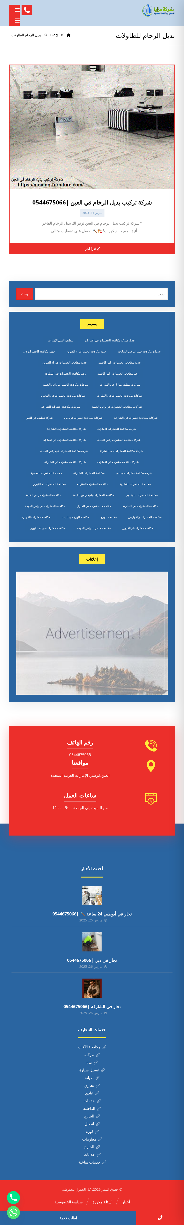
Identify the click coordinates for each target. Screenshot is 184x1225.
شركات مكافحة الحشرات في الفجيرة (63, 396)
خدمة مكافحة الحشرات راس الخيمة (119, 362)
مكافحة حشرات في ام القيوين (47, 528)
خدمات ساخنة (89, 1162)
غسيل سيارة (89, 1070)
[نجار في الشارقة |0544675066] (92, 988)
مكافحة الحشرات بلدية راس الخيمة (93, 495)
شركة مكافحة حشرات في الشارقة (65, 462)
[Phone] (13, 1197)
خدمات (89, 1100)
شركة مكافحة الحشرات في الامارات (64, 440)
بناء (89, 1062)
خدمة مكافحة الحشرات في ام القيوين (64, 362)
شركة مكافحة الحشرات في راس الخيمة (64, 451)
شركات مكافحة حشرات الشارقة (60, 407)
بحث (24, 294)
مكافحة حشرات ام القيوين (137, 528)
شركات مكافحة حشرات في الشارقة (136, 418)
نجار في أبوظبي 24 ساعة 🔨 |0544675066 (92, 914)
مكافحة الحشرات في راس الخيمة (45, 506)
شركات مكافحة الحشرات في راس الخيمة (117, 407)
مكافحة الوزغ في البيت (75, 517)
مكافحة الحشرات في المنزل (94, 506)
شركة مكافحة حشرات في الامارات (118, 462)
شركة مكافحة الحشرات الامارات (116, 429)
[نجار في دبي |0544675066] (92, 941)
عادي (89, 1093)
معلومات (89, 1139)
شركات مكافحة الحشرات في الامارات (120, 396)
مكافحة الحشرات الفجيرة (46, 473)
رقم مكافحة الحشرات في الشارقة (65, 373)
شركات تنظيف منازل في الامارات (120, 384)
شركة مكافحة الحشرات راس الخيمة (119, 440)
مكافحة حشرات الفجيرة (36, 517)
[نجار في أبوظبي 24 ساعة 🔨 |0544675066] (92, 895)
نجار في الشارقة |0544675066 (92, 1006)
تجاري (89, 1085)
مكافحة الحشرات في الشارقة (140, 506)
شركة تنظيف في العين (39, 418)
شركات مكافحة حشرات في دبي (83, 418)
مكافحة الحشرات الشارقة (88, 473)
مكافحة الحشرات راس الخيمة (43, 495)
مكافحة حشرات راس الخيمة (94, 528)
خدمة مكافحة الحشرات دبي (39, 351)
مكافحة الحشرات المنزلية (92, 484)
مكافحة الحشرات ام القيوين (49, 484)
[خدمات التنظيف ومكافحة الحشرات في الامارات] (158, 10)
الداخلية (89, 1108)
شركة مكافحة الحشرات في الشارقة (121, 451)
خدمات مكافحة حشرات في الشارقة (139, 351)
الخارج (89, 1116)
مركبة (89, 1054)
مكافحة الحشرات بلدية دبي (142, 495)
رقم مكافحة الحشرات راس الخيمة (117, 373)
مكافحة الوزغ (109, 517)
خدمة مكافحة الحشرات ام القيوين (86, 351)
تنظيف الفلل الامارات (60, 340)
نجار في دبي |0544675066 (92, 960)
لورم (89, 1131)
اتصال (89, 1123)
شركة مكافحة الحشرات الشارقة (66, 429)
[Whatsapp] (13, 1212)
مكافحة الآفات (89, 1047)
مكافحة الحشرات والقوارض (144, 517)
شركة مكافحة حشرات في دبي (134, 473)
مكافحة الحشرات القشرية (135, 484)
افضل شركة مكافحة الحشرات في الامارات (110, 340)
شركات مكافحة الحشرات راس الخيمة (65, 384)
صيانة (89, 1077)
